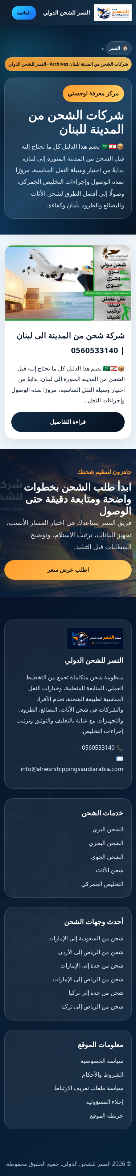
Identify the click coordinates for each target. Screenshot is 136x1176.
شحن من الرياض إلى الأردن (90, 952)
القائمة (24, 13)
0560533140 (98, 747)
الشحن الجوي (107, 857)
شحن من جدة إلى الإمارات (91, 965)
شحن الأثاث (109, 870)
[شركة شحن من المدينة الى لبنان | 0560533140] (68, 283)
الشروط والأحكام (102, 1074)
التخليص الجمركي (102, 884)
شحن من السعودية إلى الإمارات (85, 938)
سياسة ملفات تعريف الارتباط (88, 1088)
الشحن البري (107, 829)
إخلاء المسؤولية (104, 1102)
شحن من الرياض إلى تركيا (92, 1006)
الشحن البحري (106, 843)
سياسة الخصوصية (102, 1061)
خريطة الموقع (106, 1115)
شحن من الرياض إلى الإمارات (88, 979)
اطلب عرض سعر (68, 569)
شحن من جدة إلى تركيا (96, 993)
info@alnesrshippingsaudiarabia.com (72, 769)
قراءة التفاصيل (68, 422)
